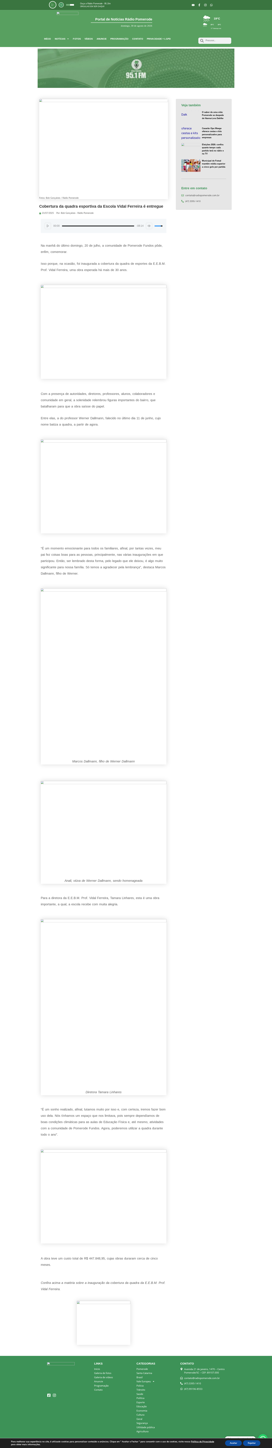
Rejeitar (252, 1443)
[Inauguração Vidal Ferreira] (98, 226)
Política (140, 1398)
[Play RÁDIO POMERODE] (52, 4)
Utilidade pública (145, 1427)
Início (47, 39)
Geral (139, 1418)
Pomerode (142, 1368)
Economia (141, 1410)
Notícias (60, 39)
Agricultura (142, 1431)
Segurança (142, 1423)
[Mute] (61, 4)
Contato (137, 39)
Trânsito (140, 1389)
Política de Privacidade (202, 1441)
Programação (119, 39)
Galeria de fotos (102, 1373)
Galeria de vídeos (103, 1377)
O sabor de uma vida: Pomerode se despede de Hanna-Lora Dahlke (213, 115)
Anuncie (102, 39)
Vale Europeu (143, 1381)
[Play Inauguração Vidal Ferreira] (48, 226)
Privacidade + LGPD (159, 39)
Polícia (140, 1385)
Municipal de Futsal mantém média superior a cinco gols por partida (213, 164)
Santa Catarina (144, 1373)
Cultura (140, 1414)
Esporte (140, 1402)
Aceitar (233, 1443)
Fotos (77, 39)
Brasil (139, 1377)
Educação (141, 1406)
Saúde (139, 1393)
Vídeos (89, 39)
